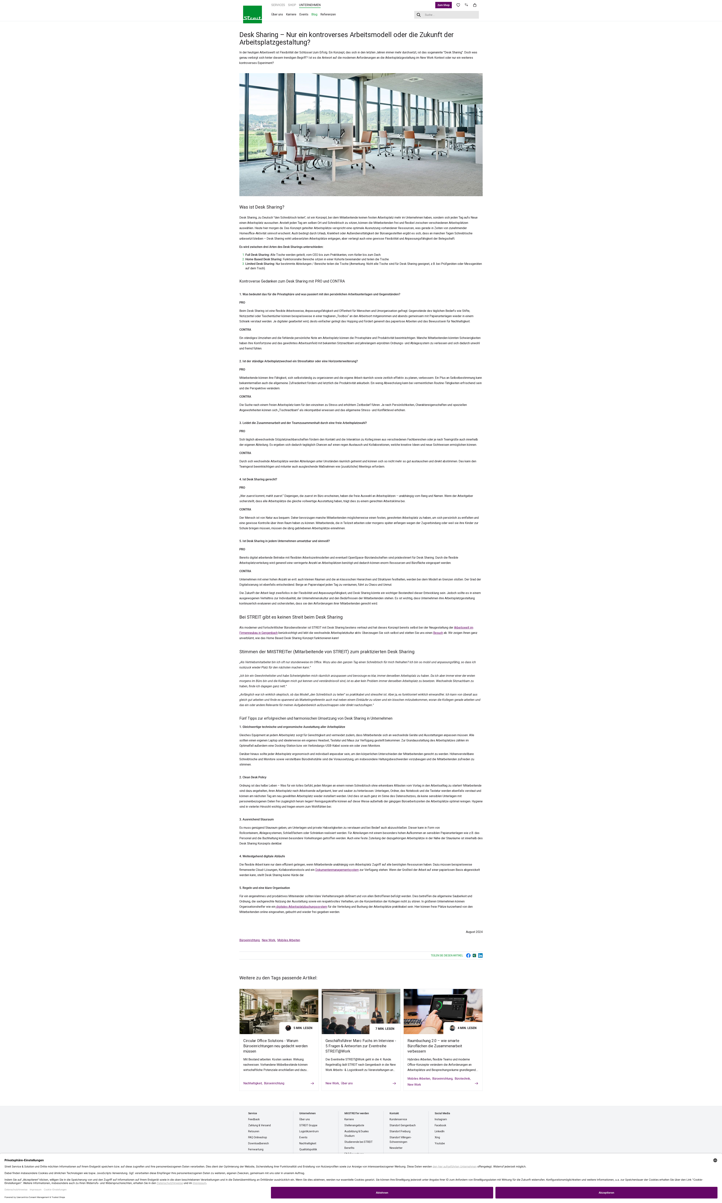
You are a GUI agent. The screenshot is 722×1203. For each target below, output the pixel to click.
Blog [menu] (314, 14)
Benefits (349, 1147)
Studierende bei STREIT (358, 1141)
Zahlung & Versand (259, 1125)
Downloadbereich (258, 1143)
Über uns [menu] (277, 14)
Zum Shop (444, 5)
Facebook (440, 1125)
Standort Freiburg (400, 1131)
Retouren (253, 1131)
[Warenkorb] (475, 5)
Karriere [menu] (291, 14)
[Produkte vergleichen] (466, 5)
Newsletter (396, 1147)
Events (303, 1137)
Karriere (349, 1119)
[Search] (419, 14)
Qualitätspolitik (308, 1149)
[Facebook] (468, 955)
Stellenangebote (354, 1125)
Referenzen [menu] (328, 14)
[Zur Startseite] (252, 14)
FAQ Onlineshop (257, 1137)
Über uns (347, 1083)
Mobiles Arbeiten (288, 940)
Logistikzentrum (309, 1131)
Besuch (438, 633)
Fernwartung (255, 1149)
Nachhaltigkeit (252, 1083)
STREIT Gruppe (308, 1125)
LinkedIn (439, 1131)
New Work (268, 940)
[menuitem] (278, 5)
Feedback (254, 1119)
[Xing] (474, 955)
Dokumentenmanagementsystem (337, 870)
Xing (437, 1137)
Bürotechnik (462, 1078)
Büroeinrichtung (249, 940)
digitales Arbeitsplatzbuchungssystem (301, 906)
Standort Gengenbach (403, 1125)
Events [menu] (303, 14)
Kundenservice (398, 1119)
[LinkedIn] (480, 955)
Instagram (441, 1119)
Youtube (440, 1143)
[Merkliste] (458, 5)
